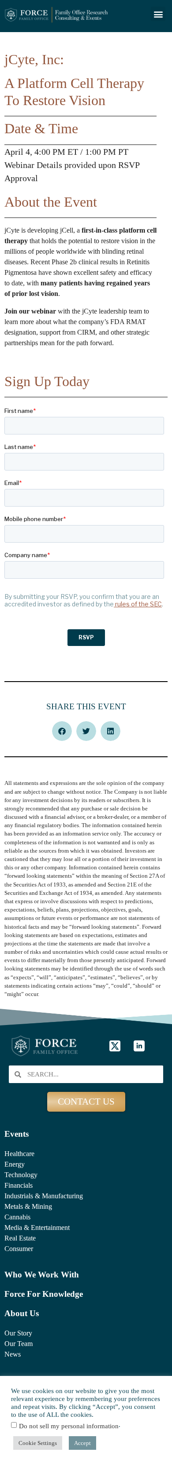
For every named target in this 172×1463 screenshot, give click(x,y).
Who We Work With (41, 1274)
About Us (21, 1313)
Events (16, 1133)
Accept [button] (82, 1443)
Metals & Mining (28, 1206)
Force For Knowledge (43, 1294)
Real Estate (20, 1238)
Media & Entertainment (37, 1227)
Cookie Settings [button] (38, 1443)
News (12, 1354)
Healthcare (19, 1153)
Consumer (18, 1248)
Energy (14, 1164)
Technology (20, 1174)
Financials (18, 1185)
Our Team (18, 1343)
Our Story (18, 1333)
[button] (158, 14)
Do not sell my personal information (69, 1426)
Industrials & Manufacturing (43, 1196)
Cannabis (17, 1217)
